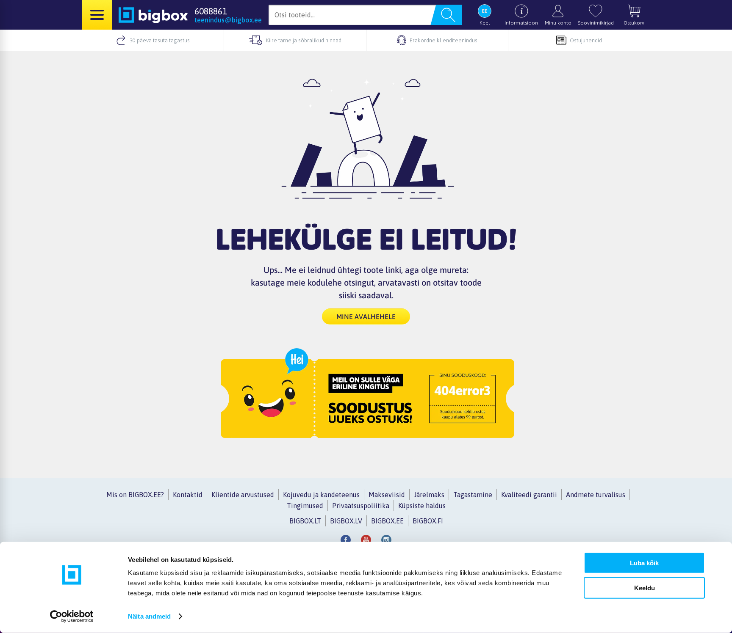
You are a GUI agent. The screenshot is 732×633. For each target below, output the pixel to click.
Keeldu (644, 587)
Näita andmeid (149, 616)
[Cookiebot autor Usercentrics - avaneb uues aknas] (72, 616)
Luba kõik (644, 563)
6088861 (210, 11)
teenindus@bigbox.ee (228, 20)
